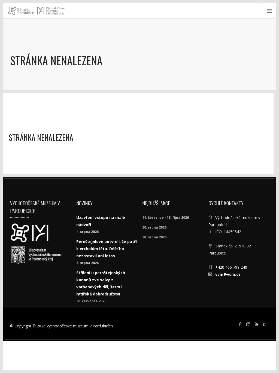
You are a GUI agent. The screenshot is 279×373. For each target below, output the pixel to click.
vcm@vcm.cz (228, 274)
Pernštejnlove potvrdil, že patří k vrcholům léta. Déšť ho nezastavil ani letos (106, 248)
